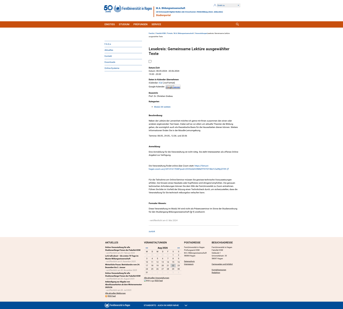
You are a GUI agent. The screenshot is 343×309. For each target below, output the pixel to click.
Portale (169, 33)
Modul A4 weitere (162, 107)
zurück (152, 231)
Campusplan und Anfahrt (222, 264)
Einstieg (110, 24)
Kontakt (108, 56)
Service (156, 24)
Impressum (188, 264)
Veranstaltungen (201, 33)
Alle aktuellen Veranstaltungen (156, 278)
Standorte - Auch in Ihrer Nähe (161, 305)
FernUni (151, 33)
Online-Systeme (112, 68)
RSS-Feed (112, 296)
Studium (124, 24)
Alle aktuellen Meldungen (115, 293)
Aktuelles (109, 50)
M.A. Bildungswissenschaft (170, 8)
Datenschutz (189, 261)
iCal (160, 82)
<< (147, 247)
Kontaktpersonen (219, 270)
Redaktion (216, 272)
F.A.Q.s (108, 44)
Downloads (110, 62)
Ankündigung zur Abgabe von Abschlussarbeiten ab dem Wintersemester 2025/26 (123, 284)
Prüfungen (140, 24)
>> (178, 247)
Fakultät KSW (161, 33)
